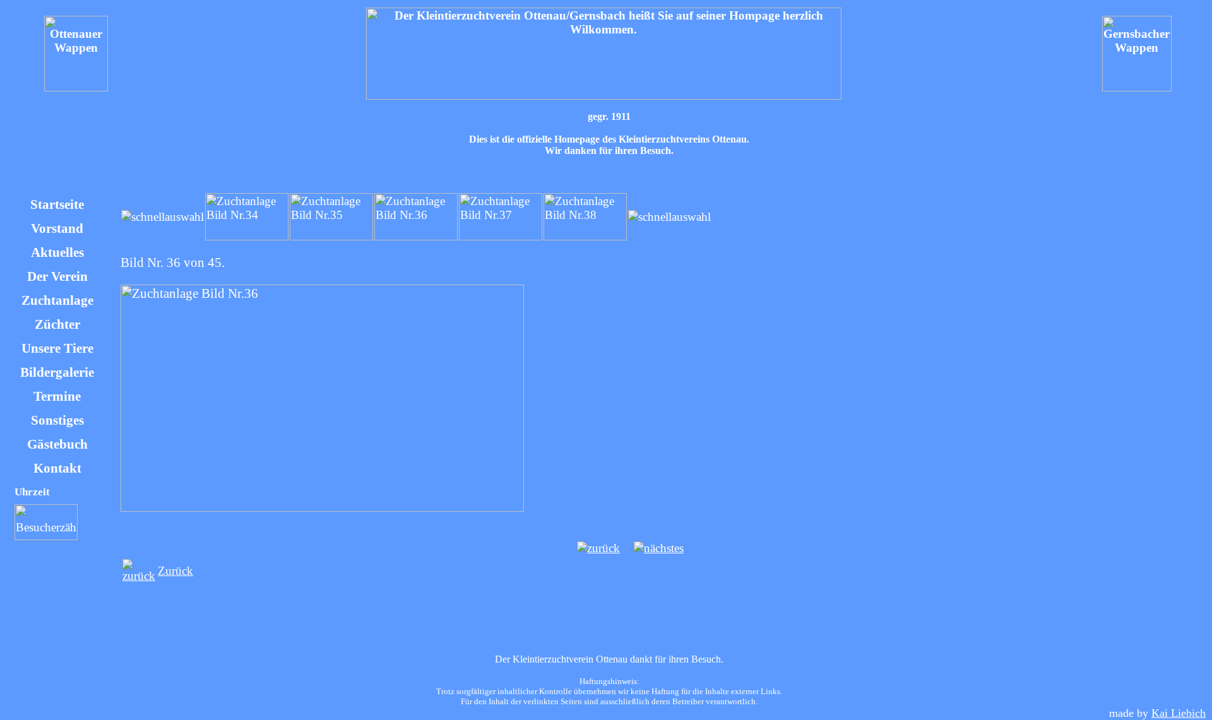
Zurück (175, 570)
